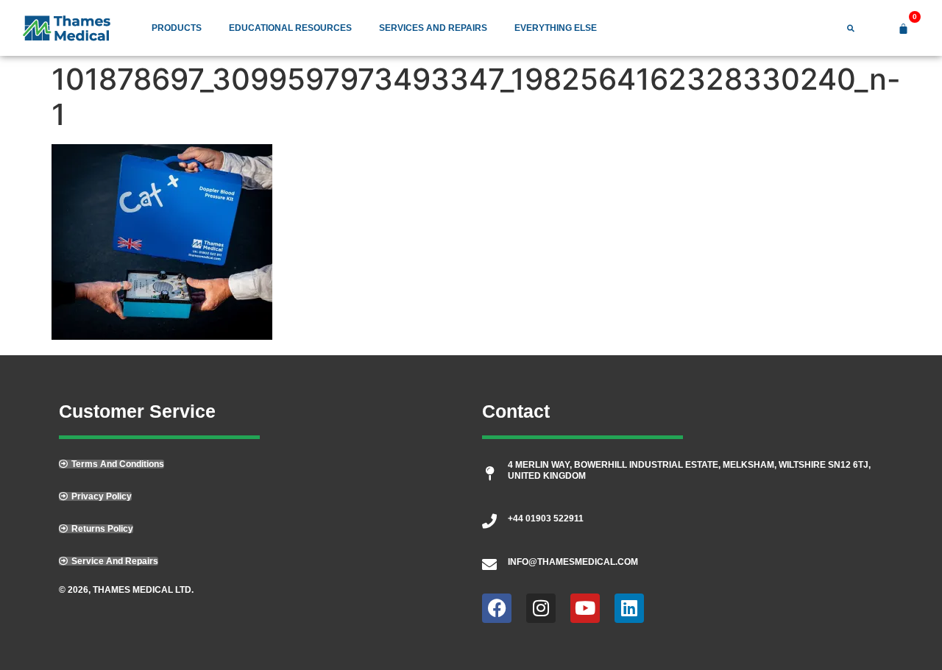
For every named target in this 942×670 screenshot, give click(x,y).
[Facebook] (496, 608)
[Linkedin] (629, 608)
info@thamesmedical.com (573, 562)
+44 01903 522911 (546, 518)
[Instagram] (541, 608)
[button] (108, 561)
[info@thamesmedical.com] (489, 564)
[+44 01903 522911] (489, 521)
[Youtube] (585, 608)
